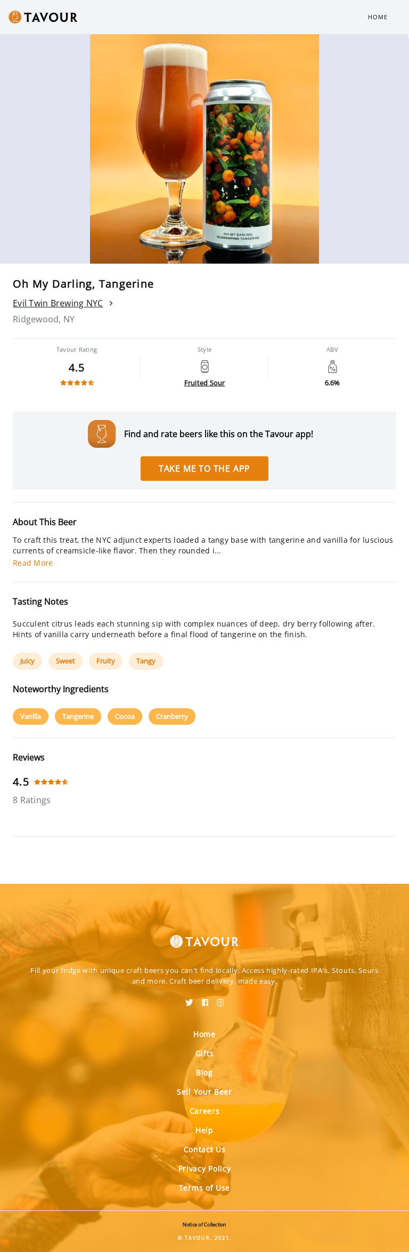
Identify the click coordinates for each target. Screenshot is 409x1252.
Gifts (204, 1053)
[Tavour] (204, 935)
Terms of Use (204, 1188)
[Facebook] (205, 999)
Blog (204, 1072)
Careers (205, 1111)
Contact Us (205, 1149)
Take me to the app (204, 468)
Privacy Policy (204, 1168)
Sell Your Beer (204, 1092)
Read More (33, 563)
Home (378, 17)
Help (204, 1130)
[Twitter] (189, 999)
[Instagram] (220, 999)
